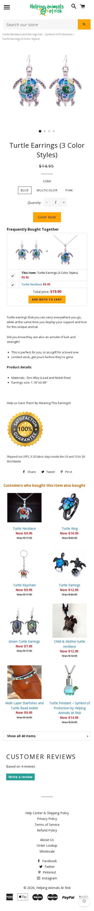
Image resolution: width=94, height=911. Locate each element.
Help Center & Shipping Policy (47, 813)
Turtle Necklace (31, 284)
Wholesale (47, 851)
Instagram (49, 878)
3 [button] (49, 131)
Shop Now (47, 217)
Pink (69, 190)
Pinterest (49, 872)
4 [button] (54, 131)
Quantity (34, 202)
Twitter (49, 866)
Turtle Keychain (24, 585)
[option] (47, 84)
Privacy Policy (47, 818)
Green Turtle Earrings (24, 641)
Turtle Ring (70, 528)
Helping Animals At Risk (53, 888)
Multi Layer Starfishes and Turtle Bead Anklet (24, 705)
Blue (25, 190)
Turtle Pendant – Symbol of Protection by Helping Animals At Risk (69, 708)
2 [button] (44, 131)
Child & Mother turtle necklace (69, 644)
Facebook (49, 861)
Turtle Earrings (69, 585)
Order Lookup (47, 845)
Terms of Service (47, 824)
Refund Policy (47, 830)
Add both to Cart (47, 299)
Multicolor (47, 190)
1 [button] (40, 131)
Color (47, 181)
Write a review (20, 777)
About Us (47, 840)
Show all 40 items (47, 736)
